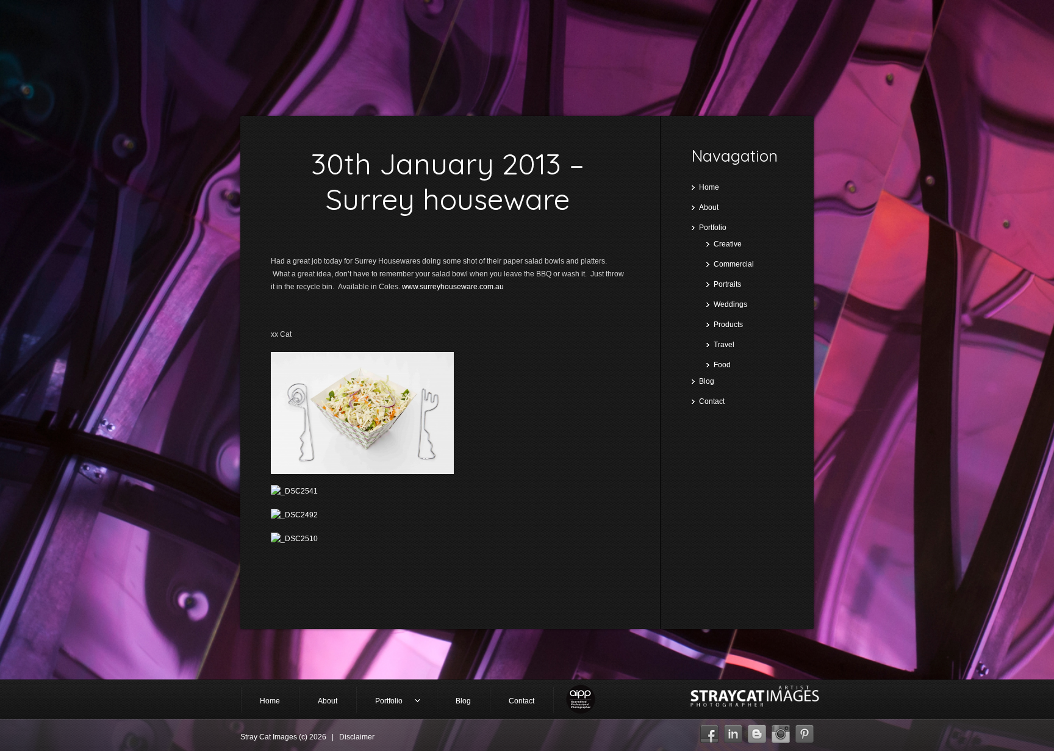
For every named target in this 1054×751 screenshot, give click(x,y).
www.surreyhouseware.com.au (453, 286)
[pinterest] (804, 731)
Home (709, 187)
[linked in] (733, 731)
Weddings (730, 304)
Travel (724, 344)
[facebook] (709, 731)
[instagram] (781, 731)
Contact (712, 401)
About (709, 207)
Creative (728, 244)
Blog (706, 381)
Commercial (734, 264)
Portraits (727, 284)
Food (722, 365)
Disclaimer (357, 737)
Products (728, 324)
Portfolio (712, 227)
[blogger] (757, 731)
